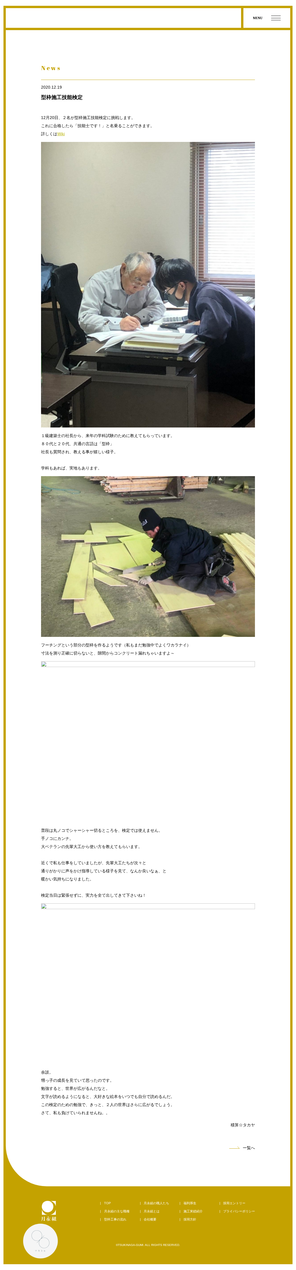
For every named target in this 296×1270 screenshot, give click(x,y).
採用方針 (190, 1219)
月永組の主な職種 (117, 1211)
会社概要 (150, 1219)
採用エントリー (234, 1203)
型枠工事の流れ (115, 1219)
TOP (107, 1203)
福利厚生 (190, 1203)
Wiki (61, 133)
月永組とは (152, 1211)
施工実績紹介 (193, 1211)
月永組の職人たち (156, 1203)
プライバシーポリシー (239, 1211)
